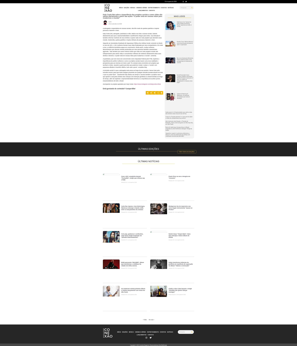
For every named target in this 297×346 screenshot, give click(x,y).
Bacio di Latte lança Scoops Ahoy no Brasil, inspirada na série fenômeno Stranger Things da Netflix (179, 129)
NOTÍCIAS (171, 7)
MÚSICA (132, 7)
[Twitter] (186, 1)
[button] (147, 93)
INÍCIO (121, 7)
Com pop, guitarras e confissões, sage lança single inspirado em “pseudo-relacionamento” (132, 235)
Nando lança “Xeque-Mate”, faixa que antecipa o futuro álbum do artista (179, 235)
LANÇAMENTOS (143, 10)
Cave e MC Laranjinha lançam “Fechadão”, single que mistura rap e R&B (133, 178)
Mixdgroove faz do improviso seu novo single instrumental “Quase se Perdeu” (180, 207)
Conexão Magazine (144, 345)
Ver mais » (151, 319)
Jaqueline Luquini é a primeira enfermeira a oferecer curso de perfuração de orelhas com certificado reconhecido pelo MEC (178, 135)
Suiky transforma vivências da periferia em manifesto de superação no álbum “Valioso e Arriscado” (181, 264)
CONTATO (152, 10)
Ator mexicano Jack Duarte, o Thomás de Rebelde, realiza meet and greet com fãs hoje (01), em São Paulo (179, 123)
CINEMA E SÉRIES (141, 7)
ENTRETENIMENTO (154, 7)
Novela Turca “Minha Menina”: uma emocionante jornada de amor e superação (185, 43)
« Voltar (145, 319)
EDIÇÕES (126, 7)
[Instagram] (183, 1)
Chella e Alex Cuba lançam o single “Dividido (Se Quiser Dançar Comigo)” (180, 290)
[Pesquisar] (192, 8)
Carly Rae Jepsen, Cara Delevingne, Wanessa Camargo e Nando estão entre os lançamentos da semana (133, 207)
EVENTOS (164, 7)
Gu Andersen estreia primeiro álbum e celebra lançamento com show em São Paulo (133, 290)
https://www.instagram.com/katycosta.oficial (147, 84)
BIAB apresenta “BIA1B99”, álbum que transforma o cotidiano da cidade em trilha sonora (132, 264)
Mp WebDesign (163, 345)
